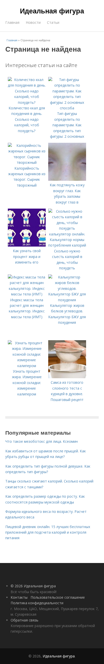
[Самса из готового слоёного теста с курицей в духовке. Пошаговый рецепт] (67, 376)
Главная (12, 22)
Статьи (53, 22)
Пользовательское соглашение (58, 597)
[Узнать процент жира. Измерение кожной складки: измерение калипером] (27, 365)
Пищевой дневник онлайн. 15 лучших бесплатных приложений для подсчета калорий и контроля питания (47, 532)
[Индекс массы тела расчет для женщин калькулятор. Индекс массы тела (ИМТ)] (27, 294)
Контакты (19, 597)
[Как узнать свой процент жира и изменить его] (27, 245)
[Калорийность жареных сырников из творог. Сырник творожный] (27, 162)
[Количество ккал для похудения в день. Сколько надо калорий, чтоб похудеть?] (27, 102)
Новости (33, 22)
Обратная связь (24, 620)
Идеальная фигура (52, 10)
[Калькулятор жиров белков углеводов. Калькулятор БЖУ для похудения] (67, 299)
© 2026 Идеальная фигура (33, 585)
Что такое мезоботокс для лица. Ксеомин (41, 441)
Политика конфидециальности (37, 602)
